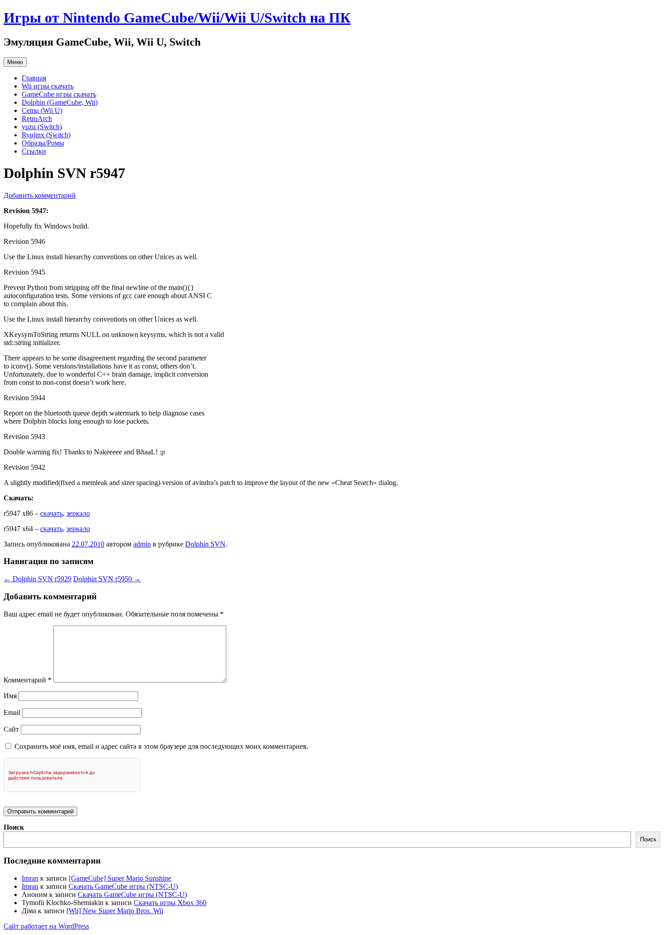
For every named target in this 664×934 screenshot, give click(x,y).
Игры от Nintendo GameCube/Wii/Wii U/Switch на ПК (177, 17)
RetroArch (37, 118)
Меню (15, 62)
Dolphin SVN (205, 544)
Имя (10, 696)
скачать (51, 513)
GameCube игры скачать (59, 94)
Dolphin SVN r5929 (37, 579)
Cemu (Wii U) (42, 110)
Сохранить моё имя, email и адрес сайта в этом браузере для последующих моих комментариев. (161, 746)
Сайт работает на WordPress (46, 926)
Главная (34, 78)
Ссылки (34, 151)
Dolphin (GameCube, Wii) (60, 102)
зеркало (78, 513)
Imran (30, 878)
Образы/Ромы (43, 143)
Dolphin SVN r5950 (107, 579)
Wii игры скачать (48, 86)
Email (12, 712)
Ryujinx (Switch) (46, 135)
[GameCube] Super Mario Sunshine (120, 878)
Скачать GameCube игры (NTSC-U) (123, 886)
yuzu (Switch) (42, 127)
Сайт (11, 729)
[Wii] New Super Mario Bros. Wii (114, 911)
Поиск (14, 827)
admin (142, 544)
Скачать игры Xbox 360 (170, 902)
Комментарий (27, 680)
